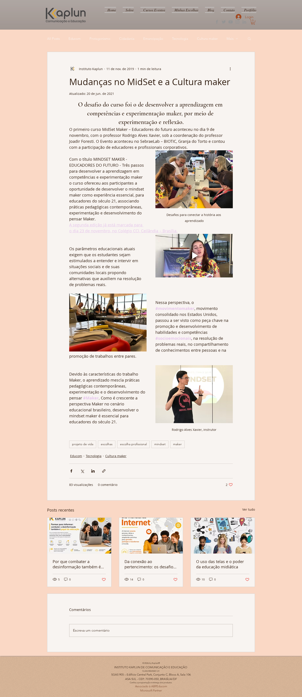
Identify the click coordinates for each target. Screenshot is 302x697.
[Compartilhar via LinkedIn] (93, 471)
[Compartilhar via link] (104, 471)
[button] (253, 22)
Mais (230, 38)
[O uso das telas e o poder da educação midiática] (223, 536)
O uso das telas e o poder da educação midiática (220, 564)
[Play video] (194, 255)
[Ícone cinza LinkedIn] (244, 22)
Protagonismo (100, 38)
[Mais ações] (230, 68)
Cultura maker (207, 38)
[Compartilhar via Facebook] (71, 471)
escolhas (107, 444)
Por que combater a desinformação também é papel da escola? (77, 564)
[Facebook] (217, 22)
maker (177, 444)
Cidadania (126, 38)
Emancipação (153, 38)
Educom (75, 38)
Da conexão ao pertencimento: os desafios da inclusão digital (149, 564)
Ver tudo (248, 509)
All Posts (53, 38)
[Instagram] (237, 22)
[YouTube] (230, 22)
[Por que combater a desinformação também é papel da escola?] (79, 536)
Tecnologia (180, 38)
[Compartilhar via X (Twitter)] (82, 471)
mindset (160, 444)
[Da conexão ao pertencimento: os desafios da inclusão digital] (151, 536)
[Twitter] (223, 22)
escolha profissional (133, 444)
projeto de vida (82, 444)
